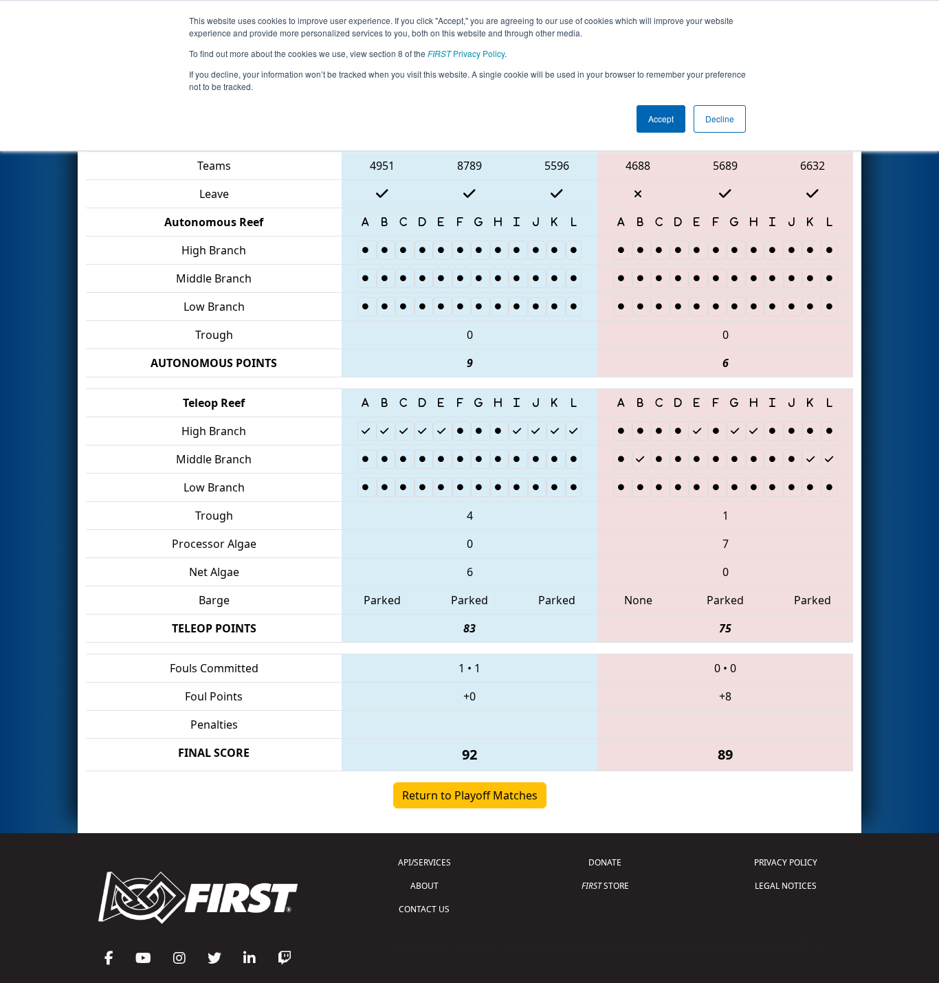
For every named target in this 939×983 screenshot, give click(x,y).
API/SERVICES (424, 862)
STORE (605, 886)
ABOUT (424, 886)
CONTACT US (424, 909)
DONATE (604, 862)
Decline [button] (719, 118)
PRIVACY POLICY (785, 862)
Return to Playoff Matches (470, 795)
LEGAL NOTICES (786, 886)
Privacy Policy (466, 53)
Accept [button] (661, 118)
